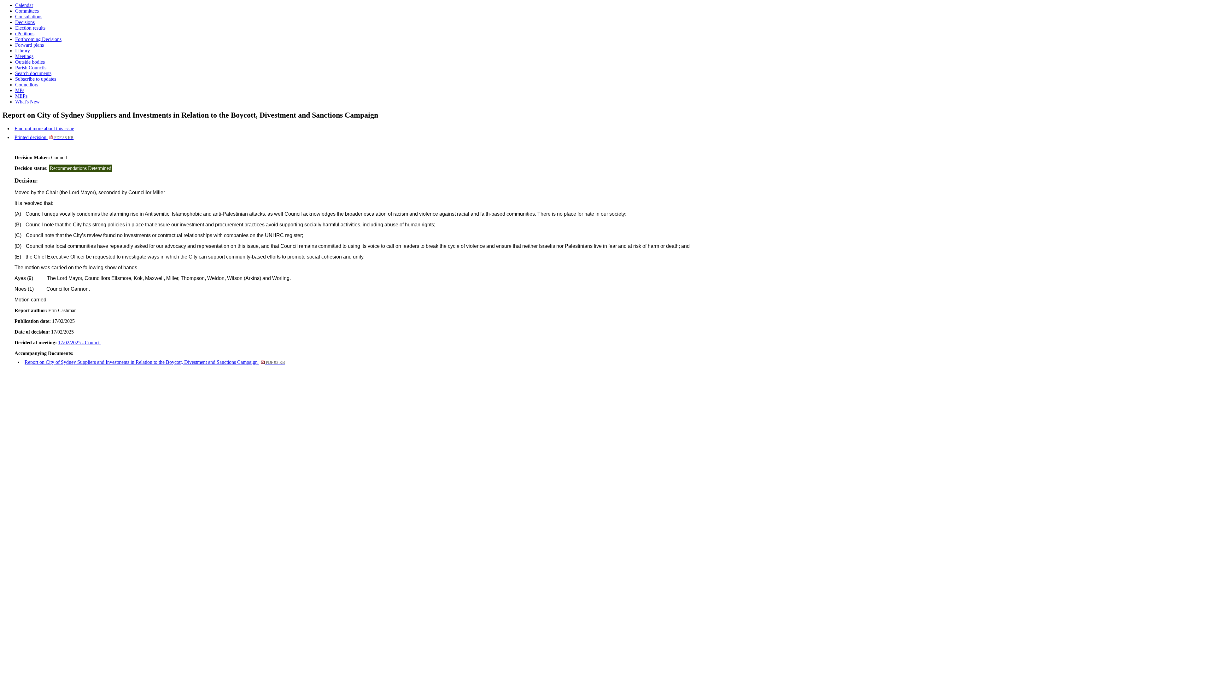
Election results (30, 28)
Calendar (24, 5)
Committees (27, 11)
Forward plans (29, 45)
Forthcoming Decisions (38, 39)
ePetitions (24, 33)
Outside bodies (30, 62)
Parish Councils (30, 67)
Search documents (33, 73)
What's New (27, 101)
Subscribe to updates (35, 79)
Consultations (28, 16)
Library (22, 50)
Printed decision (44, 137)
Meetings (24, 56)
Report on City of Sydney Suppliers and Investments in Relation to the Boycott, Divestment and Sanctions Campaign (155, 362)
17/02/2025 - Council (79, 342)
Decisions (25, 22)
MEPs (21, 96)
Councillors (26, 84)
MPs (19, 90)
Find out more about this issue (44, 128)
